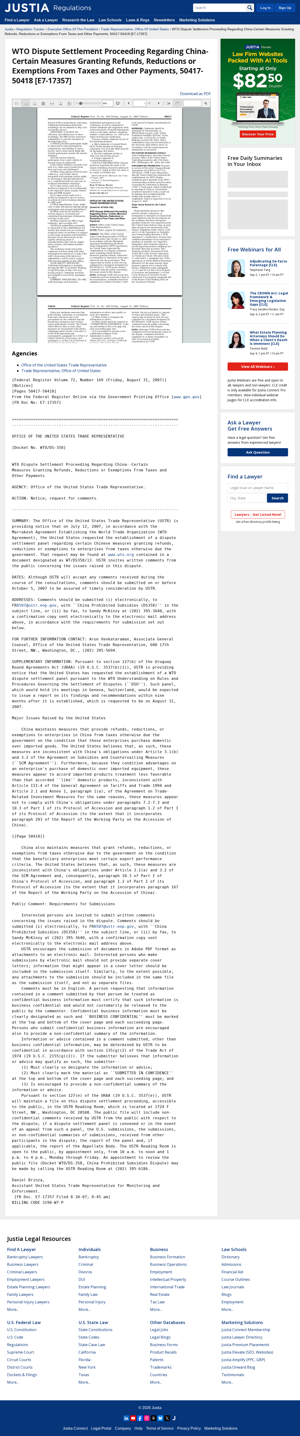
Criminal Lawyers (22, 1271)
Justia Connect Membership (245, 1329)
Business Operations (168, 1264)
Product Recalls (163, 1352)
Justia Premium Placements (245, 1344)
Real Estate (159, 1294)
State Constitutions (95, 1329)
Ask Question (258, 452)
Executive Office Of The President (73, 29)
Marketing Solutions (197, 20)
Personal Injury (92, 1302)
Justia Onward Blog (238, 1367)
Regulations (17, 1344)
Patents (157, 1359)
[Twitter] (167, 1418)
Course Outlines (235, 1279)
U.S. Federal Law (24, 1322)
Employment (161, 1271)
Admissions (231, 1264)
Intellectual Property (168, 1279)
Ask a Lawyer (46, 20)
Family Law (88, 1294)
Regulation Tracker (30, 29)
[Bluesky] (160, 1418)
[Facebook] (140, 1418)
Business (159, 1249)
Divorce (85, 1271)
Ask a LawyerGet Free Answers (250, 425)
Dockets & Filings (22, 1374)
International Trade (167, 1287)
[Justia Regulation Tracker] (27, 8)
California (87, 1352)
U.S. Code (15, 1337)
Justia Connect (75, 1428)
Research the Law (78, 20)
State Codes (89, 1337)
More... (13, 1309)
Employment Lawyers (26, 1279)
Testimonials (232, 1374)
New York (87, 1367)
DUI (82, 1279)
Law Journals (232, 1287)
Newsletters (164, 20)
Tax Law (157, 1302)
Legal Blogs (160, 1337)
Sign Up (285, 8)
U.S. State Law (93, 1322)
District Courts (20, 1367)
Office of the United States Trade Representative (64, 365)
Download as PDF (195, 93)
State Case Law (92, 1344)
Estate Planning (92, 1287)
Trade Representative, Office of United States (61, 370)
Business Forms (164, 1344)
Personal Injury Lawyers (28, 1302)
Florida (84, 1359)
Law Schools (110, 20)
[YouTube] (133, 1418)
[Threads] (153, 1418)
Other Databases (167, 1322)
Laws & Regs (138, 20)
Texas (84, 1374)
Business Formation (167, 1256)
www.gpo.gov (186, 397)
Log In (265, 8)
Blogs (226, 1294)
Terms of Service (160, 1428)
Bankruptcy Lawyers (25, 1256)
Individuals (90, 1249)
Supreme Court (20, 1352)
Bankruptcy (89, 1256)
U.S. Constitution (21, 1329)
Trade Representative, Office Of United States (135, 29)
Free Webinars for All (254, 249)
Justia (9, 29)
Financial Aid (232, 1271)
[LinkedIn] (126, 1418)
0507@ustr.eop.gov (36, 605)
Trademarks (161, 1367)
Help (138, 1428)
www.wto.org (121, 554)
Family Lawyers (20, 1294)
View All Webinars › (258, 366)
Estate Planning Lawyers (28, 1287)
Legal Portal (101, 1428)
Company (123, 1428)
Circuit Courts (19, 1359)
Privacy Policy (189, 1428)
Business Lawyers (22, 1264)
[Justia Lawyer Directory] (174, 1418)
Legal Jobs (159, 1329)
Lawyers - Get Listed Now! (258, 514)
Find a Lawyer (17, 20)
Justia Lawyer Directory (241, 1337)
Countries (158, 1374)
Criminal (86, 1264)
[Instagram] (147, 1418)
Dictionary (230, 1256)
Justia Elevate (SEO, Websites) (247, 1352)
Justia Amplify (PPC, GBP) (243, 1359)
